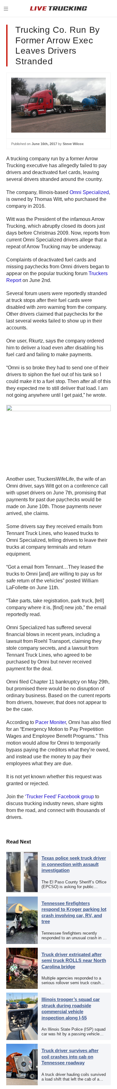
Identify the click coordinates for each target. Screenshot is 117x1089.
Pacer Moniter (50, 722)
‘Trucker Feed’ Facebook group (59, 796)
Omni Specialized (89, 192)
